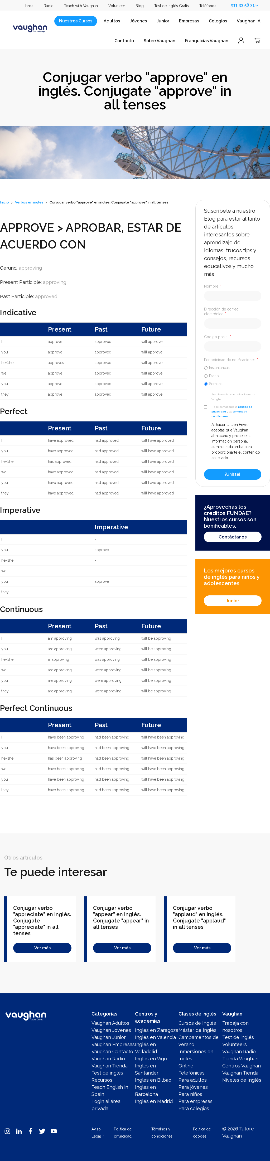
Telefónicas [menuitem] (192, 1073)
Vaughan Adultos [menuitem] (110, 1023)
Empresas (189, 20)
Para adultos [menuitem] (193, 1080)
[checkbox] (232, 375)
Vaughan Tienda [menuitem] (109, 1065)
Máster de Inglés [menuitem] (197, 1030)
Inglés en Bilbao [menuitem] (153, 1080)
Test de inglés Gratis (171, 6)
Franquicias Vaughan (206, 40)
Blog (140, 6)
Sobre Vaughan (159, 40)
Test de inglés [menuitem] (107, 1073)
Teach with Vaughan (81, 6)
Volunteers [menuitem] (234, 1044)
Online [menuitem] (186, 1065)
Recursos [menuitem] (101, 1080)
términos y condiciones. (229, 414)
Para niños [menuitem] (190, 1094)
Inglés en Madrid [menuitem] (154, 1101)
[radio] (232, 367)
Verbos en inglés (29, 202)
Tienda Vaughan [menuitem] (240, 1058)
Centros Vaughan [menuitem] (241, 1065)
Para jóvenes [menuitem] (193, 1087)
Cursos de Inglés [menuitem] (197, 1023)
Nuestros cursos (75, 20)
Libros (27, 6)
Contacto (124, 40)
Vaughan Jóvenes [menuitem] (111, 1030)
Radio (49, 6)
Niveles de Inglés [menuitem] (241, 1080)
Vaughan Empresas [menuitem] (113, 1044)
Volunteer (116, 6)
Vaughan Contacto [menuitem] (112, 1051)
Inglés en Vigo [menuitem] (151, 1058)
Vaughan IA (249, 20)
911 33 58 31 (243, 5)
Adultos (112, 20)
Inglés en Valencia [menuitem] (155, 1037)
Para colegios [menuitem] (194, 1108)
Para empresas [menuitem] (196, 1101)
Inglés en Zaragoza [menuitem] (156, 1030)
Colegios (218, 20)
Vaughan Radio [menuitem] (108, 1058)
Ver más (42, 947)
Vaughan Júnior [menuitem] (108, 1037)
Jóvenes (138, 20)
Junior (163, 20)
